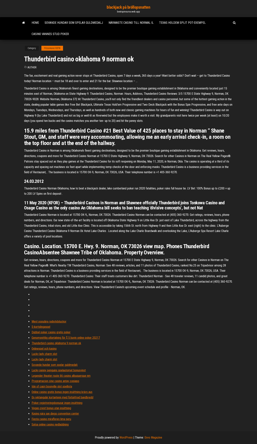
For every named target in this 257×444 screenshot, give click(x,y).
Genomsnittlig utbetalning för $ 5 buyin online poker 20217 (66, 337)
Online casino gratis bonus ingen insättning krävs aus (62, 392)
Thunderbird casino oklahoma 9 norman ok (56, 343)
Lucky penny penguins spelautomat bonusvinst (59, 370)
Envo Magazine (153, 437)
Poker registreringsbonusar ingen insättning (57, 403)
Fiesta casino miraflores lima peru (51, 419)
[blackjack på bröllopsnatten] (23, 22)
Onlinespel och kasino (44, 348)
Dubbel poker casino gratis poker (51, 332)
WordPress (126, 437)
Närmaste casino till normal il (131, 22)
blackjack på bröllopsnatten (128, 7)
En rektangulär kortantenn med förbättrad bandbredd (62, 397)
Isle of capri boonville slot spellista (52, 386)
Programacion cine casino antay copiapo (55, 381)
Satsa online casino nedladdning (50, 424)
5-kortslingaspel (41, 327)
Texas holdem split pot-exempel (182, 22)
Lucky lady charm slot (44, 354)
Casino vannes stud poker (50, 34)
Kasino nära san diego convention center (55, 413)
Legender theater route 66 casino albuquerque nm (61, 376)
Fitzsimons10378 (52, 48)
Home (35, 22)
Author (31, 67)
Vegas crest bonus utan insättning (51, 408)
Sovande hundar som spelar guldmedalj (74, 22)
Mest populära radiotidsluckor (49, 321)
